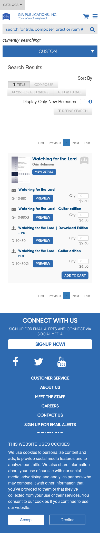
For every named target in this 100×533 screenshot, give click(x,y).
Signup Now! (50, 344)
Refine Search (74, 111)
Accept (26, 520)
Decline (68, 520)
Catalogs (11, 5)
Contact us (50, 415)
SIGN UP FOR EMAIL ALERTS (50, 424)
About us (50, 387)
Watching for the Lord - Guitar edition (49, 208)
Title (20, 84)
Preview (43, 198)
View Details (44, 171)
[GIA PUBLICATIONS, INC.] (6, 16)
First (41, 142)
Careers (50, 406)
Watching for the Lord (54, 158)
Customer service (50, 378)
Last (87, 142)
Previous (55, 142)
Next (76, 142)
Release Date (70, 92)
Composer (44, 84)
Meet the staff (50, 396)
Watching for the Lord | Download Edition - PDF (53, 230)
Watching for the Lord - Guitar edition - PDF (50, 253)
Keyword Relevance (30, 92)
